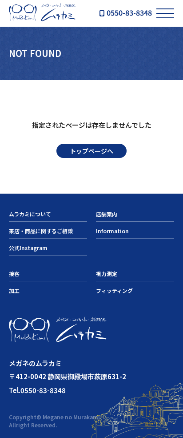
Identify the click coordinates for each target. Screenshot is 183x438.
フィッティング (114, 290)
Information (112, 231)
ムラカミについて (30, 214)
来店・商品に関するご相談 (41, 231)
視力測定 (106, 273)
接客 (14, 273)
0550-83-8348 (129, 13)
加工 (14, 290)
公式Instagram (28, 247)
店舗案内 (106, 214)
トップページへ (91, 150)
